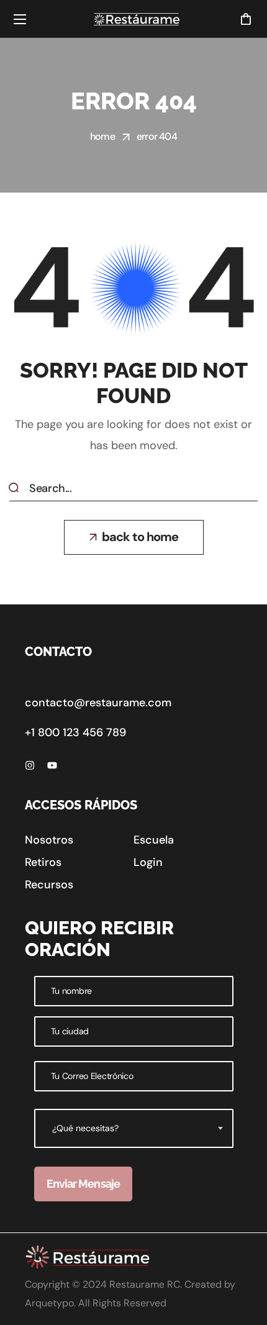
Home (102, 136)
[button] (245, 18)
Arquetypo (49, 1302)
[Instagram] (30, 765)
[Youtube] (52, 765)
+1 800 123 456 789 (75, 732)
